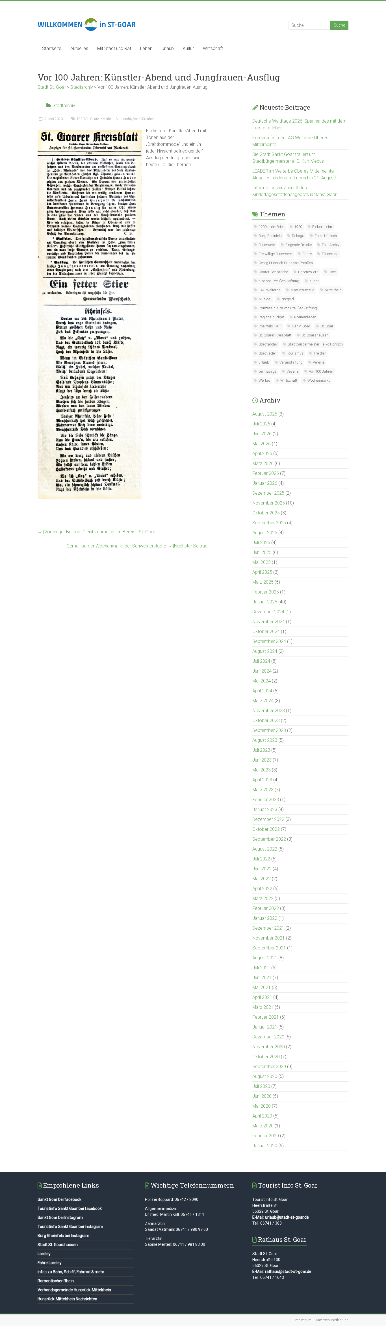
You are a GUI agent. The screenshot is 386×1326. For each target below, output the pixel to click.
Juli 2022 (261, 859)
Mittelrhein (333, 290)
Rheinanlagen (305, 317)
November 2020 (268, 1046)
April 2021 (262, 997)
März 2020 (263, 1126)
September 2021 (269, 948)
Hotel (333, 272)
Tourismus (295, 353)
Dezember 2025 (268, 493)
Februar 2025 (265, 592)
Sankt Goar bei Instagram (60, 1217)
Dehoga (298, 236)
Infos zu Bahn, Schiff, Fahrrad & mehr (71, 1272)
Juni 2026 (262, 433)
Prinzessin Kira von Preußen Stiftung (288, 308)
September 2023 (269, 730)
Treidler (320, 353)
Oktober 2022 (266, 829)
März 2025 (263, 582)
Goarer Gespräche (273, 272)
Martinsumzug (302, 290)
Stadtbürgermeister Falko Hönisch (315, 344)
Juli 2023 (261, 750)
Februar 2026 (265, 473)
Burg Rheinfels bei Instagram (63, 1235)
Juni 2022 (262, 868)
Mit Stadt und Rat (114, 48)
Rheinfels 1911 (270, 326)
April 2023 (262, 779)
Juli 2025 (261, 542)
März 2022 (263, 898)
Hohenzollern (308, 272)
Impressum (302, 1320)
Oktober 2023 (266, 720)
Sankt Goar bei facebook (59, 1199)
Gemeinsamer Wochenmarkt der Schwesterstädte (137, 546)
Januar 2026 (264, 483)
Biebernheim (322, 227)
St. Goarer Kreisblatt (100, 119)
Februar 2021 (265, 1017)
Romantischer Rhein (56, 1281)
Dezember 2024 (268, 611)
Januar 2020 (264, 1145)
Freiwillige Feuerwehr (275, 254)
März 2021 (263, 1007)
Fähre (307, 254)
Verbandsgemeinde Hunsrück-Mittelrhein (74, 1290)
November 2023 (268, 710)
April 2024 (262, 691)
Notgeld (287, 299)
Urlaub (167, 48)
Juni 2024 (262, 671)
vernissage (267, 371)
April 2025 (262, 572)
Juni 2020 (262, 1096)
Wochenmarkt (318, 380)
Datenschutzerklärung (332, 1320)
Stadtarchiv (64, 105)
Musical (265, 299)
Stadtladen (268, 353)
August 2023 (264, 740)
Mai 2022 (261, 878)
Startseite (51, 48)
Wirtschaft (213, 48)
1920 (80, 119)
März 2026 (263, 463)
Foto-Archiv (330, 245)
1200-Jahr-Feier (271, 227)
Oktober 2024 (266, 631)
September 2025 (269, 522)
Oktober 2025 (266, 513)
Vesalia (293, 371)
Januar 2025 (264, 602)
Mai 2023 (261, 770)
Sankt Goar (301, 326)
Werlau (264, 380)
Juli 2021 (261, 967)
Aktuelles (79, 48)
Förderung (330, 254)
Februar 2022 (265, 908)
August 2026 (264, 414)
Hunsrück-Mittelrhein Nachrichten (67, 1299)
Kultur (188, 48)
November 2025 (268, 503)
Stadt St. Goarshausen (58, 1244)
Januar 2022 (264, 918)
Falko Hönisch (326, 236)
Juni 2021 (262, 977)
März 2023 (263, 789)
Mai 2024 (261, 681)
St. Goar (326, 326)
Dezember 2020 (268, 1037)
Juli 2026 (261, 424)
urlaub (264, 362)
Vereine (318, 362)
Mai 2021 (261, 987)
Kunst (314, 281)
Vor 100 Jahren (144, 119)
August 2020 (264, 1076)
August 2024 (264, 651)
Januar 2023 (264, 809)
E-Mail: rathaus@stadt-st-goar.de (281, 1271)
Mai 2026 (261, 443)
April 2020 (262, 1116)
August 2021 (264, 957)
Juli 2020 (261, 1086)
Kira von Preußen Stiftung (279, 281)
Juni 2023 (262, 760)
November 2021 (268, 938)
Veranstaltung (291, 362)
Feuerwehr (267, 245)
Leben (146, 48)
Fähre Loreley (50, 1262)
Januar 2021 (264, 1027)
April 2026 (262, 453)
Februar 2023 (265, 799)
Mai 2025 (261, 562)
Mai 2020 (261, 1106)
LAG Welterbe (269, 290)
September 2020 (269, 1066)
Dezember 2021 (268, 928)
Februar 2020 (265, 1135)
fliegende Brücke (298, 245)
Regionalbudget (271, 317)
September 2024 (269, 641)
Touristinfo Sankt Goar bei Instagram (70, 1226)
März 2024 (263, 700)
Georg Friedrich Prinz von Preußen (286, 263)
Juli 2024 (261, 661)
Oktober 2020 (266, 1056)
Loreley (44, 1253)
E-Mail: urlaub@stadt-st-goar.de (280, 1217)
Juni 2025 (262, 552)
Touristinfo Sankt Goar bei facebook (70, 1208)
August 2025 (264, 532)
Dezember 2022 (268, 819)
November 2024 (268, 621)
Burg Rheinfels (270, 236)
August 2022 (264, 849)
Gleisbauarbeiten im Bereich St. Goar (96, 531)
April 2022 (262, 888)
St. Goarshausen (315, 335)
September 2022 (269, 839)
